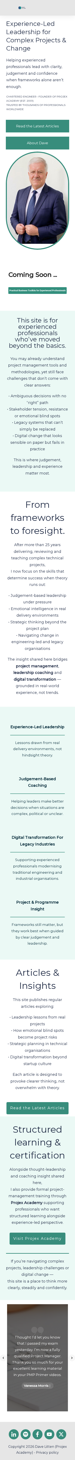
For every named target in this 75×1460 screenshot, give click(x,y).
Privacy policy (47, 1453)
